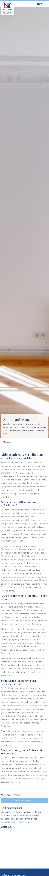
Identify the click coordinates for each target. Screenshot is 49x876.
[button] (24, 800)
